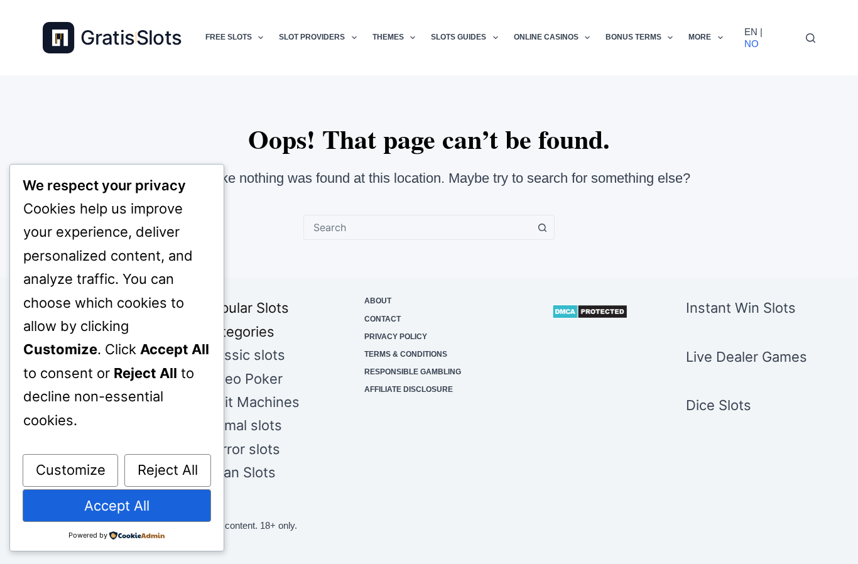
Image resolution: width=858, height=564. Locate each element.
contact (382, 319)
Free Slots (228, 37)
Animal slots (243, 425)
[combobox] (417, 227)
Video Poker (243, 379)
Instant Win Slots (741, 308)
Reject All (168, 470)
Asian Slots (240, 472)
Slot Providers (312, 37)
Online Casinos (546, 37)
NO (751, 43)
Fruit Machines (252, 402)
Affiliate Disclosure (408, 389)
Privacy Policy (395, 336)
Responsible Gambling (412, 371)
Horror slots (242, 449)
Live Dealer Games (746, 357)
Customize (71, 470)
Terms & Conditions (405, 354)
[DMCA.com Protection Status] (589, 311)
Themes (388, 37)
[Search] (810, 38)
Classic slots (244, 355)
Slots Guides (458, 37)
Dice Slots (718, 405)
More (699, 37)
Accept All (116, 505)
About (377, 300)
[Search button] (542, 227)
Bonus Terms (633, 37)
